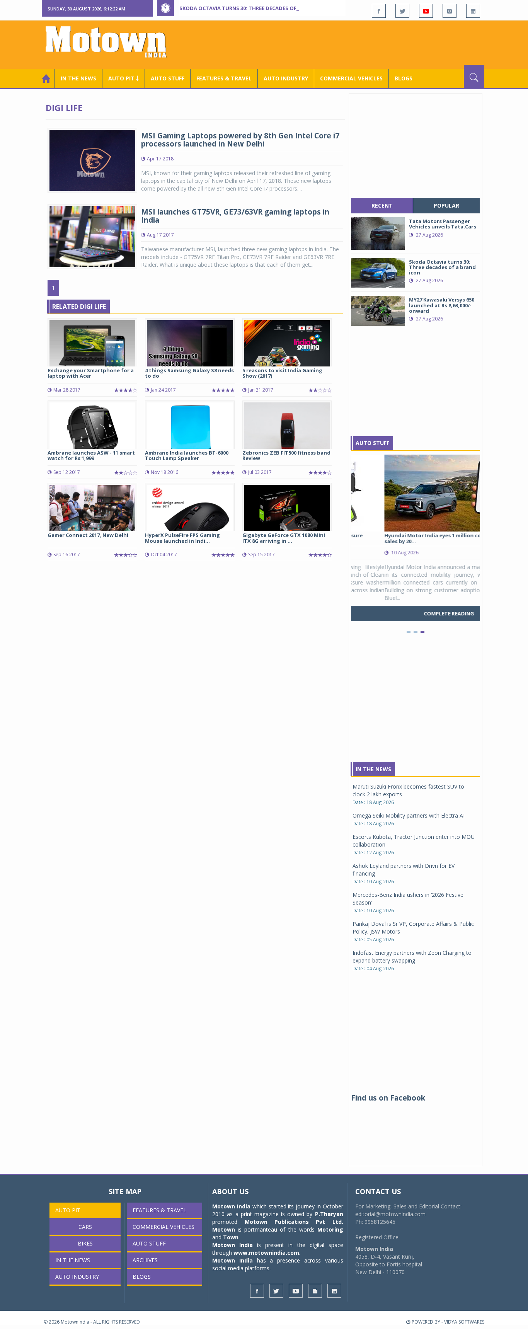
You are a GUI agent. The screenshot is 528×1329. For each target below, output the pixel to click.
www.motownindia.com (266, 1252)
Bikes (85, 1243)
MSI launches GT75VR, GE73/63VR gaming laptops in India (235, 216)
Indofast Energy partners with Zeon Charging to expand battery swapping (412, 956)
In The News (373, 769)
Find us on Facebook (388, 1098)
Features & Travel (224, 78)
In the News (78, 78)
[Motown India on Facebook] (379, 11)
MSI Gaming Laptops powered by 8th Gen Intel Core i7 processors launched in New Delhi (240, 140)
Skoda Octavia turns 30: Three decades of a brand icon (256, 8)
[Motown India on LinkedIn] (473, 11)
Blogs (403, 78)
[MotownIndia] (111, 41)
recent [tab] (382, 205)
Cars (85, 1226)
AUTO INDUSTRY (286, 78)
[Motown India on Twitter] (402, 11)
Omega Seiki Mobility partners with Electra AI (409, 815)
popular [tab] (446, 205)
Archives (145, 1260)
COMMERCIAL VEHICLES (351, 78)
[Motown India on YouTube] (426, 11)
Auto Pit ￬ (123, 78)
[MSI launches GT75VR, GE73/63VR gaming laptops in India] (92, 236)
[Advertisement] (343, 43)
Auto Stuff (167, 78)
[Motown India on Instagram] (449, 11)
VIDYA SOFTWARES (464, 1322)
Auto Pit (67, 1210)
